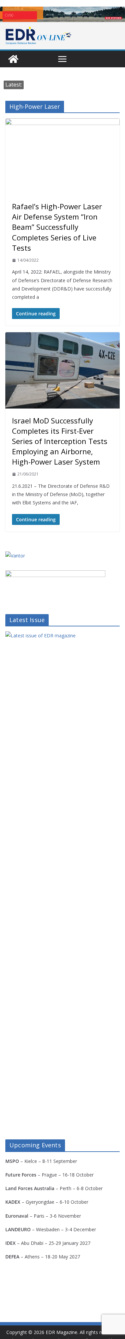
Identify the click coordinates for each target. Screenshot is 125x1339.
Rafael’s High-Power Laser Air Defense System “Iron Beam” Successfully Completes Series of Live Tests (57, 227)
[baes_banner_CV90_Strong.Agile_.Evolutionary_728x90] (62, 14)
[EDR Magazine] (13, 59)
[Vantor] (15, 555)
